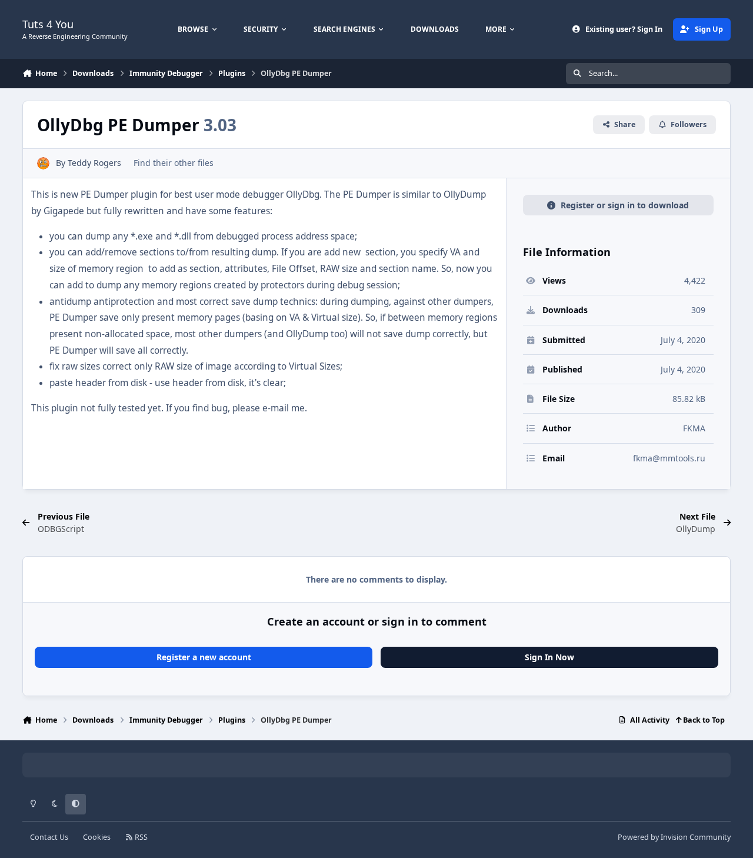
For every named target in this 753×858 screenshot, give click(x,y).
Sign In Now (549, 657)
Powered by (674, 837)
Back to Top (703, 720)
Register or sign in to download (625, 205)
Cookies (97, 837)
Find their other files (174, 162)
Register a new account (203, 657)
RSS (140, 837)
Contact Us (49, 837)
